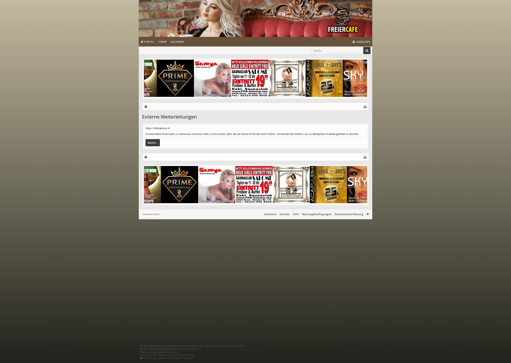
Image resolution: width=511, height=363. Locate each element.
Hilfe (296, 214)
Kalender (177, 42)
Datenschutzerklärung (349, 214)
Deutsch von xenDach (224, 346)
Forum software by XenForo (171, 346)
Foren (162, 42)
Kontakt (284, 214)
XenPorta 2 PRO (148, 355)
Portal (149, 42)
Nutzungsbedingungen (317, 214)
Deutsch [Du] (150, 214)
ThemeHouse (191, 349)
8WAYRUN (189, 355)
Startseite (270, 214)
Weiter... (153, 142)
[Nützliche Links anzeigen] (365, 106)
